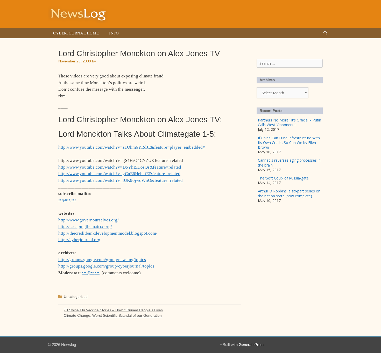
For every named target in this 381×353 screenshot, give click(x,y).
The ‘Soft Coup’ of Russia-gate (283, 178)
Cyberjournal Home (76, 33)
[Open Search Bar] (325, 33)
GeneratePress (252, 344)
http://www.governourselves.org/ (88, 220)
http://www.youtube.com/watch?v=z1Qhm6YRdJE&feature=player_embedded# (131, 147)
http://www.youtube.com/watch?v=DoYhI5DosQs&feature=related (119, 167)
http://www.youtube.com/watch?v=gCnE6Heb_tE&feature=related (119, 173)
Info (114, 33)
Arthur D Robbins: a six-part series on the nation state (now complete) (289, 193)
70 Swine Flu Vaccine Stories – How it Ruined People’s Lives (113, 310)
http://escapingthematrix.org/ (85, 226)
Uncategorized (76, 296)
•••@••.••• (67, 200)
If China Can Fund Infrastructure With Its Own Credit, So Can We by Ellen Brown (289, 142)
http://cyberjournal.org (79, 239)
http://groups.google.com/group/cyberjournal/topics (106, 266)
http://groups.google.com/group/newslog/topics (102, 259)
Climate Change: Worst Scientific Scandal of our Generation (113, 315)
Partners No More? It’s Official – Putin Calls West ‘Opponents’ (289, 122)
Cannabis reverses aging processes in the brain (289, 162)
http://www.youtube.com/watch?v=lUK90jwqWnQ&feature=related (120, 180)
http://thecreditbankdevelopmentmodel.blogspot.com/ (107, 233)
